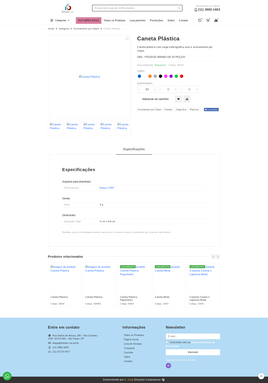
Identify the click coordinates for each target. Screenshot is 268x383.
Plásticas (194, 109)
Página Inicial (131, 339)
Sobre (171, 20)
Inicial (51, 28)
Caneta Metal (162, 297)
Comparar (129, 348)
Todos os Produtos (114, 20)
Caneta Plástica (59, 297)
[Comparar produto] (186, 99)
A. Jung (128, 379)
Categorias (60, 20)
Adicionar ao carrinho (155, 99)
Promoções (156, 20)
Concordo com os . (190, 344)
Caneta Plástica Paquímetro (128, 298)
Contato (183, 20)
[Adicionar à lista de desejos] (178, 99)
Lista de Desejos (133, 343)
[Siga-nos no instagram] (168, 365)
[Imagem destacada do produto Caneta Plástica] (89, 77)
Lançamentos (138, 20)
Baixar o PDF (107, 187)
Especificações (134, 149)
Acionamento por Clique (86, 28)
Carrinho (128, 352)
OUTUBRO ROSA (88, 20)
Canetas (168, 109)
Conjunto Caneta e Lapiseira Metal (200, 298)
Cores (141, 71)
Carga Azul (181, 109)
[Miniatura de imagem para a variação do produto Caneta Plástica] (55, 128)
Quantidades (145, 83)
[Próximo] (218, 256)
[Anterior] (213, 256)
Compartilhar (212, 110)
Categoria (64, 28)
